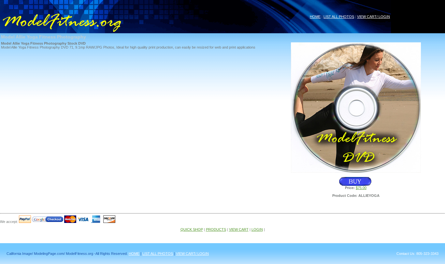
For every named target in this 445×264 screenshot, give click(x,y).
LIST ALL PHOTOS (338, 17)
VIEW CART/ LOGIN (373, 17)
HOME (315, 17)
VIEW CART (239, 229)
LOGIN (257, 229)
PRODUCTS (216, 229)
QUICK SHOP (191, 229)
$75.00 (361, 188)
